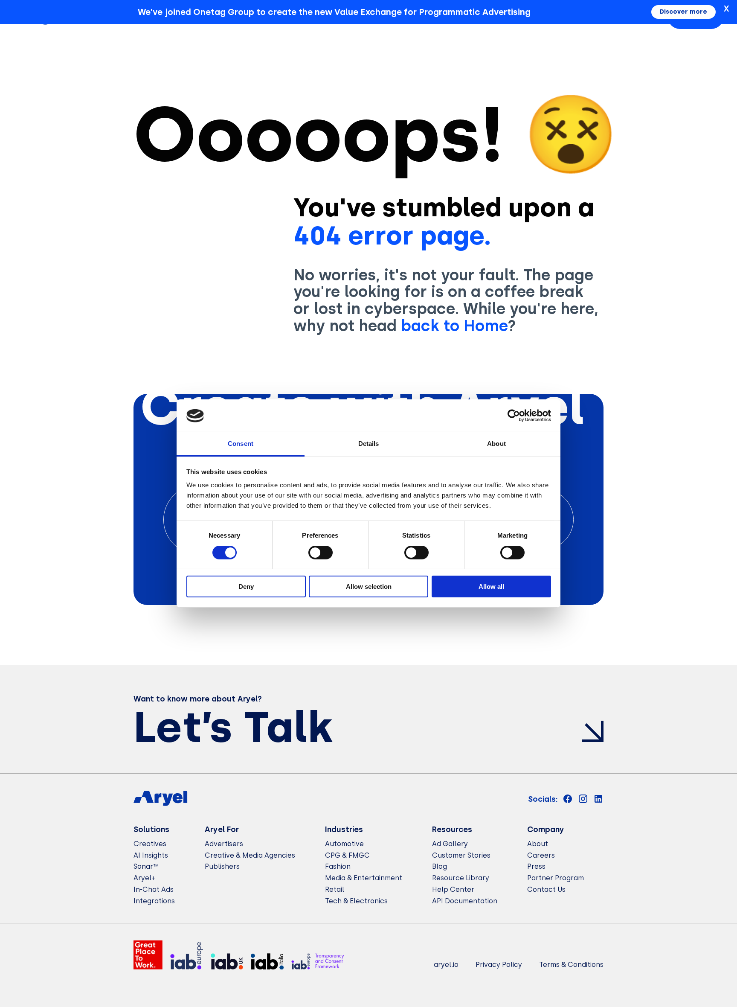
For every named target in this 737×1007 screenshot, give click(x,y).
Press (536, 866)
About (537, 844)
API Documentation (464, 901)
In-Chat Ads (153, 889)
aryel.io (446, 964)
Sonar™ (146, 866)
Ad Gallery (450, 844)
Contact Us (546, 889)
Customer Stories (461, 855)
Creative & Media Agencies (250, 855)
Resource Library (460, 878)
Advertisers (224, 844)
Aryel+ (144, 878)
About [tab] (496, 444)
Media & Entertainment (363, 878)
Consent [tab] (240, 444)
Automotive (344, 844)
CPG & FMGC (347, 855)
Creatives (149, 844)
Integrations (154, 901)
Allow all (491, 587)
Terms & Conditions (571, 964)
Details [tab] (368, 444)
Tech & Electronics (356, 901)
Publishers (222, 866)
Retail (334, 889)
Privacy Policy (499, 964)
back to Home (454, 326)
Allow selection (369, 587)
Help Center (453, 889)
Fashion (338, 866)
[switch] (320, 552)
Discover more (683, 11)
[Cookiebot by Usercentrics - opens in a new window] (513, 415)
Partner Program (555, 878)
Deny (246, 587)
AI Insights (150, 855)
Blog (439, 866)
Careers (541, 855)
